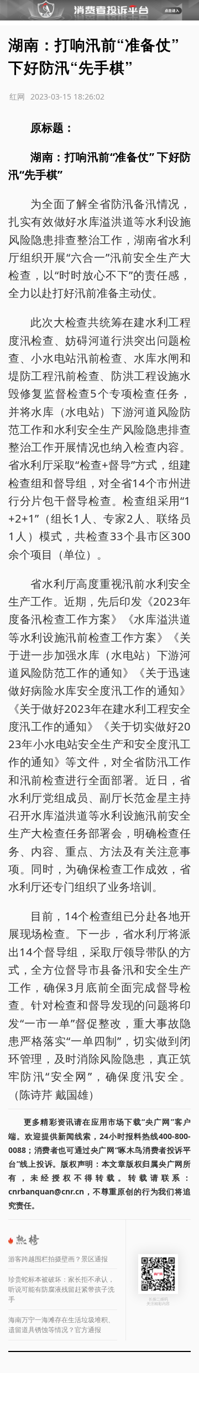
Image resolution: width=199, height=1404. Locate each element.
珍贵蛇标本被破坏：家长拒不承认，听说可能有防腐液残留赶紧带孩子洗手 (61, 1289)
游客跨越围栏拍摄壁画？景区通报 (58, 1259)
